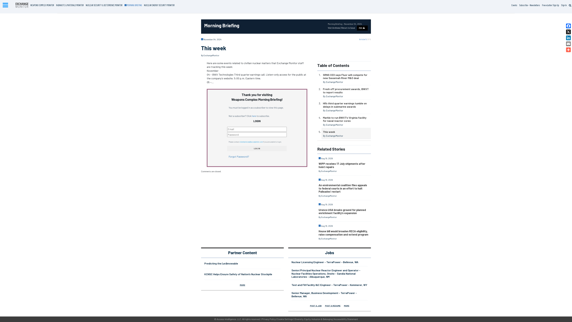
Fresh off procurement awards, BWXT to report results (346, 90)
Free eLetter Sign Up (550, 5)
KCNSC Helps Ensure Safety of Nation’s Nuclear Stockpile (238, 274)
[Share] (568, 50)
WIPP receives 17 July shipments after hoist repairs (342, 165)
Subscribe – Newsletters (529, 5)
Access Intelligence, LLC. (229, 319)
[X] (568, 32)
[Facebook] (568, 26)
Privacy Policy (269, 319)
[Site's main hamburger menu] (5, 5)
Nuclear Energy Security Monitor (159, 5)
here (254, 115)
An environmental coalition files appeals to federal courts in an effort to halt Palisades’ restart (343, 188)
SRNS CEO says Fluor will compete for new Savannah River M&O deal (345, 76)
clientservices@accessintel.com (251, 142)
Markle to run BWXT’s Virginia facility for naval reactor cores (344, 119)
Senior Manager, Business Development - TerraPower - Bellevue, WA (324, 294)
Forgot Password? (239, 156)
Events (514, 5)
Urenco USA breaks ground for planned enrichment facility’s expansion (342, 211)
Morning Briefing (134, 5)
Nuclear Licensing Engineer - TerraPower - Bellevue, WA (325, 262)
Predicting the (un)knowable (221, 263)
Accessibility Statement (346, 319)
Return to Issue (348, 28)
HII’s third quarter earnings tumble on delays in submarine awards (345, 105)
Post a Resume (333, 305)
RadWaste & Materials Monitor (70, 5)
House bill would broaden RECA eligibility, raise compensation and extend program (343, 233)
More (242, 285)
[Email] (568, 44)
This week (329, 131)
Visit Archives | (334, 28)
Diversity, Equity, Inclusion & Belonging (313, 319)
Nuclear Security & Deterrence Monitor (104, 5)
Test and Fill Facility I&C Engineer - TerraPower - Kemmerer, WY (329, 285)
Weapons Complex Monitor (42, 5)
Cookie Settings (285, 319)
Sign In (564, 5)
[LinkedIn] (568, 38)
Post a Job (316, 305)
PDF (361, 28)
